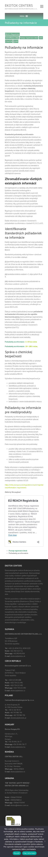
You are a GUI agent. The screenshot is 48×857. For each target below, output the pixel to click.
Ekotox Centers (19, 5)
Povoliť (17, 853)
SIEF (40, 38)
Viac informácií (29, 853)
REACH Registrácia (12, 34)
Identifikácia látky (12, 38)
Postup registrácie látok (29, 38)
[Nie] (45, 841)
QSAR (16, 41)
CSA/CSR (9, 41)
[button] (22, 16)
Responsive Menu (41, 6)
